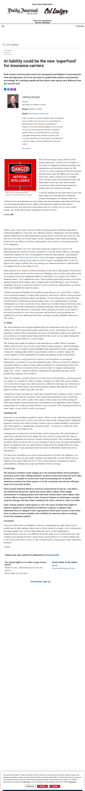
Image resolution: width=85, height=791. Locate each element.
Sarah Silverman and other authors (29, 257)
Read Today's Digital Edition (42, 4)
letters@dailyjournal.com (63, 568)
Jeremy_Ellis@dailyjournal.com (25, 567)
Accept (54, 786)
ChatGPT (65, 249)
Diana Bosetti (52, 555)
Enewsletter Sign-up (40, 581)
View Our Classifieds (42, 23)
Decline (42, 786)
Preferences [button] (72, 782)
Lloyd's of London (47, 171)
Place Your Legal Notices (42, 21)
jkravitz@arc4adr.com (38, 113)
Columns (12, 44)
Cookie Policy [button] (26, 782)
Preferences (30, 786)
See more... (27, 148)
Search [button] (80, 26)
